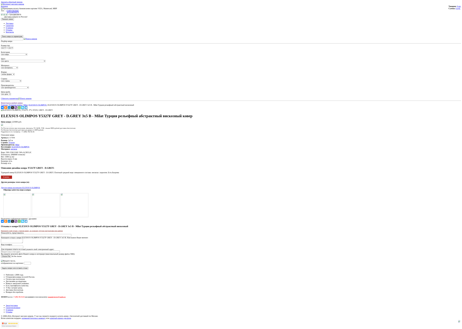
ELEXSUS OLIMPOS (20, 147)
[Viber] (15, 107)
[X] (12, 107)
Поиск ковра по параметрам (12, 36)
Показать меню (7, 19)
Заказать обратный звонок (11, 2)
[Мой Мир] (9, 107)
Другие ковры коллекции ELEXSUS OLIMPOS (20, 188)
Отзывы (9, 30)
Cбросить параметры (9, 98)
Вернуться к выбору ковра (12, 103)
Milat (17, 145)
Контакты (10, 32)
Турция (12, 143)
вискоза (14, 149)
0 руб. (458, 8)
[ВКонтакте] (2, 107)
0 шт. (459, 6)
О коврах (9, 28)
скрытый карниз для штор (60, 318)
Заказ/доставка (12, 305)
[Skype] (22, 107)
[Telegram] (26, 107)
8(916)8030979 (13, 12)
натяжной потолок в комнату (34, 318)
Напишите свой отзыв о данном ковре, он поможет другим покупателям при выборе (32, 231)
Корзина (4, 6)
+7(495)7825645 (12, 11)
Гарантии (10, 26)
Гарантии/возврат (13, 308)
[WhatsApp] (19, 107)
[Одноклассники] (5, 107)
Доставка (9, 23)
